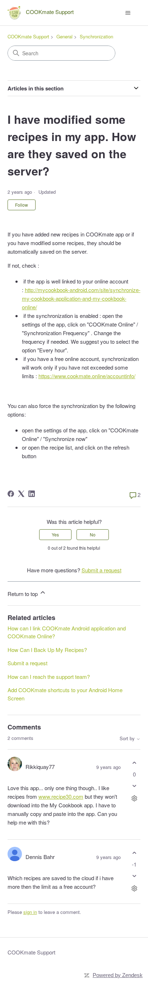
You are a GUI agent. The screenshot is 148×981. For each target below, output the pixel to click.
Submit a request (101, 570)
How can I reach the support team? (49, 676)
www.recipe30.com (60, 796)
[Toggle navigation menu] (127, 13)
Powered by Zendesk (118, 975)
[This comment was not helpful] (134, 785)
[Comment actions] (134, 798)
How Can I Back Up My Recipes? (47, 649)
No (93, 534)
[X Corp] (21, 494)
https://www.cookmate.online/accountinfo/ (86, 376)
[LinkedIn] (31, 494)
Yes (55, 534)
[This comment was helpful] (134, 763)
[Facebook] (11, 494)
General (64, 36)
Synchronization (96, 36)
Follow (21, 205)
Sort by (128, 738)
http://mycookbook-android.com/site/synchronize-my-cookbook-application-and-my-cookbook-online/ (81, 298)
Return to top (23, 593)
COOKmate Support (28, 36)
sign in (30, 912)
